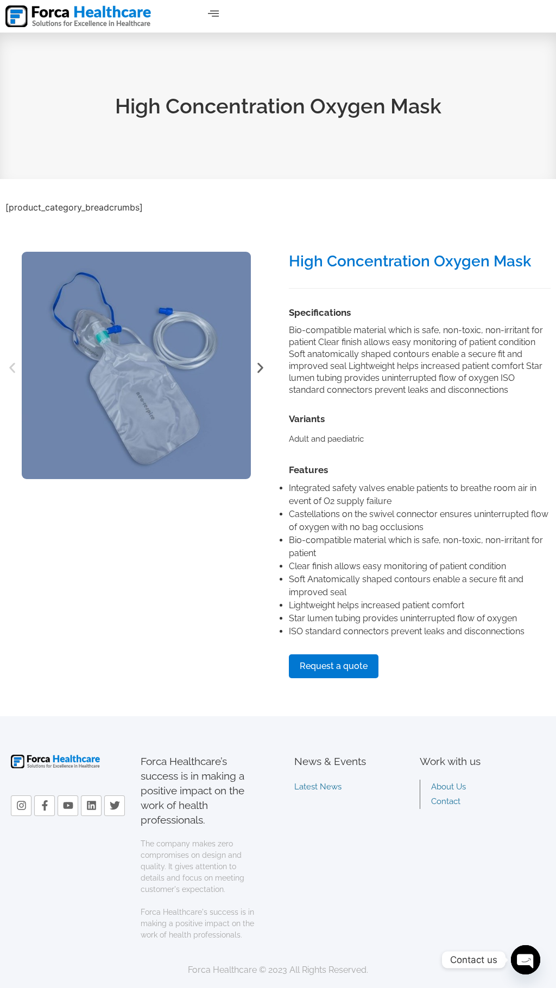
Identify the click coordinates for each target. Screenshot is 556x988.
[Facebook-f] (44, 805)
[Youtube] (68, 805)
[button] (213, 13)
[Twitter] (114, 805)
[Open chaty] (525, 959)
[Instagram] (21, 805)
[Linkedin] (91, 805)
